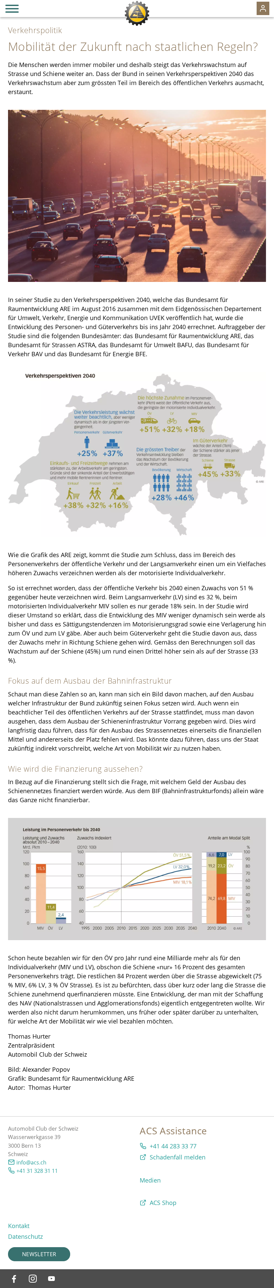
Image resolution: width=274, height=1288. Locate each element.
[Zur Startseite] (137, 13)
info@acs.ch (31, 1162)
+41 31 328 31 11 (37, 1171)
